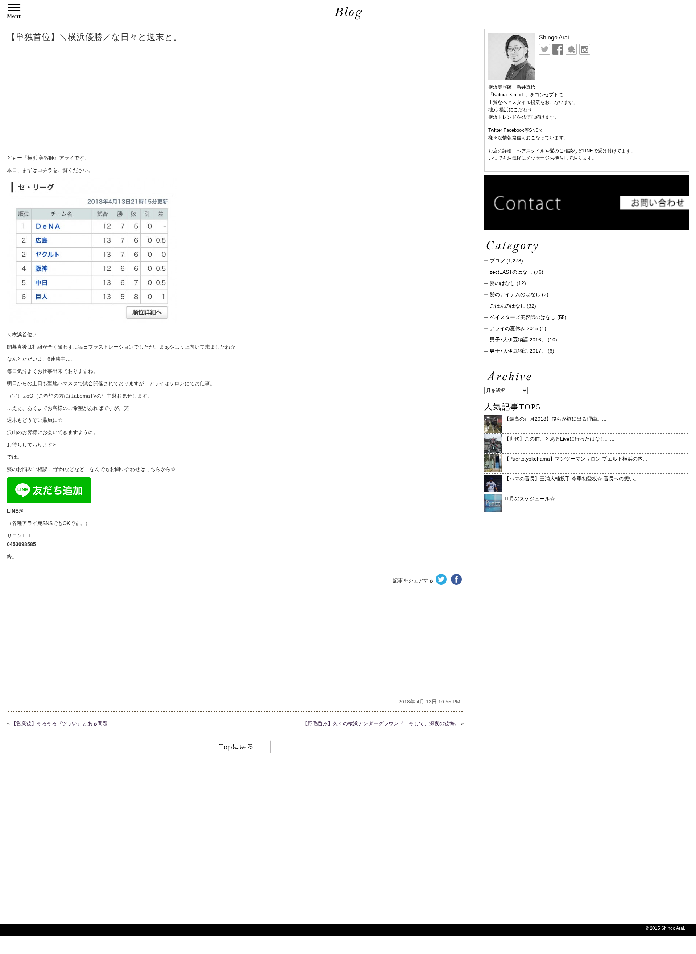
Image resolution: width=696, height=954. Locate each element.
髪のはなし (502, 283)
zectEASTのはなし (511, 272)
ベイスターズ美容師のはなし (523, 317)
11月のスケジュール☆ (529, 498)
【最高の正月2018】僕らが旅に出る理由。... (555, 419)
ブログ (497, 261)
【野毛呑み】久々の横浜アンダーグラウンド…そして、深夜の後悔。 (381, 723)
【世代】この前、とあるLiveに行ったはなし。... (559, 439)
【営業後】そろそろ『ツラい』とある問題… (62, 723)
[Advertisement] (117, 99)
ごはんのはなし (507, 306)
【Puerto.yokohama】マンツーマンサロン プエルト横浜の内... (575, 459)
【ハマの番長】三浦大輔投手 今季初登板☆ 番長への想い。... (573, 479)
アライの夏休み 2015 (514, 328)
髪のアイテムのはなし (515, 294)
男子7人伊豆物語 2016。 (518, 339)
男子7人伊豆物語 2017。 (518, 351)
